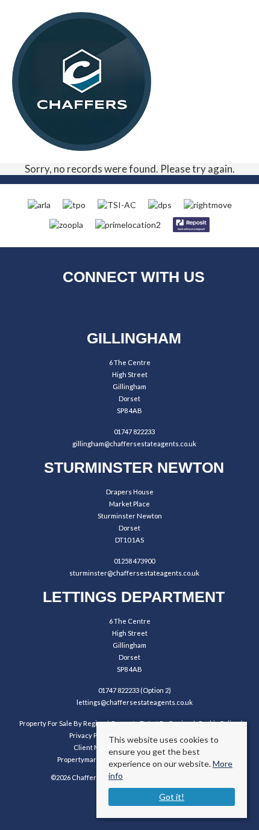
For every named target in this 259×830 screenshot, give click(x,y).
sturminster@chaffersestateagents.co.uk (134, 573)
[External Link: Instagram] (129, 307)
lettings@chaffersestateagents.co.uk (134, 702)
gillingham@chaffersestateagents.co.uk (134, 443)
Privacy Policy (90, 735)
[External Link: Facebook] (96, 307)
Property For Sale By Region (62, 723)
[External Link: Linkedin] (162, 307)
